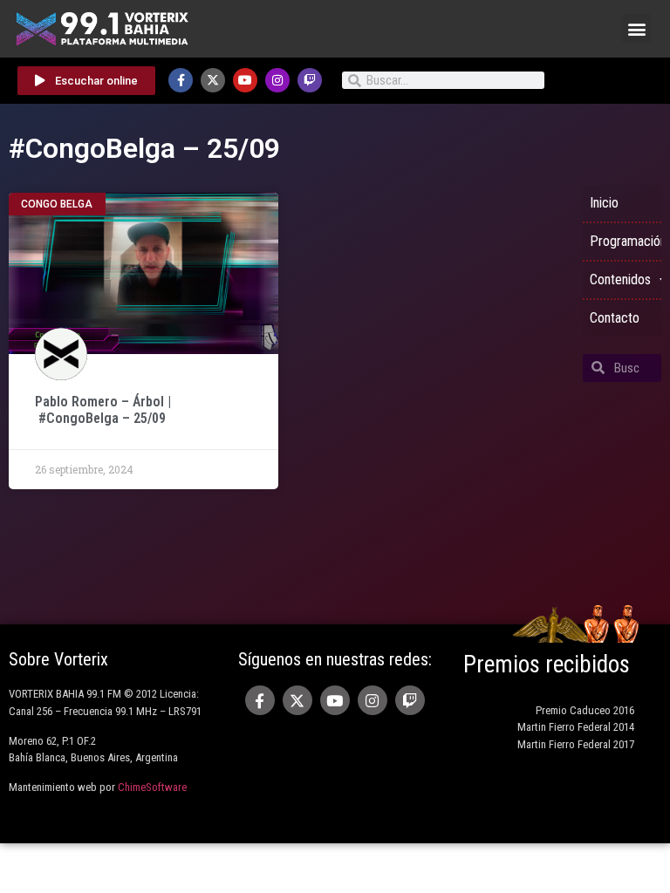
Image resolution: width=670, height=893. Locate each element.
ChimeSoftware (152, 787)
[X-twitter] (213, 80)
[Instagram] (277, 80)
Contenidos (620, 279)
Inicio (604, 202)
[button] (636, 28)
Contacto (614, 318)
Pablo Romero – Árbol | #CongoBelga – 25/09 (103, 409)
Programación (625, 241)
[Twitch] (309, 80)
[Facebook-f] (180, 80)
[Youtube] (245, 80)
